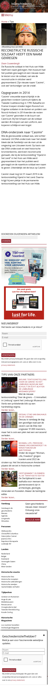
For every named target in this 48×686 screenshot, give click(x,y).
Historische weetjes (9, 584)
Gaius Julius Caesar (9, 536)
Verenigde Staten (8, 561)
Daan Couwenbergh (10, 63)
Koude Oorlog (7, 612)
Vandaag (5, 503)
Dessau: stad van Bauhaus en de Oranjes (32, 415)
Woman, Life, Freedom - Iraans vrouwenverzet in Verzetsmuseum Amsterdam (32, 446)
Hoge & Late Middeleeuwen (7, 600)
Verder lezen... (8, 410)
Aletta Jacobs (6, 531)
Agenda (4, 516)
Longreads (5, 518)
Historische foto (7, 576)
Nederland (5, 553)
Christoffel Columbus (9, 533)
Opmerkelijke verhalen (10, 587)
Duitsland (5, 559)
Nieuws (4, 513)
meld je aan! (33, 519)
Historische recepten (9, 579)
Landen (4, 549)
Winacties (5, 521)
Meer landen (6, 566)
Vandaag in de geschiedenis (7, 509)
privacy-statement (8, 365)
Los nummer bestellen (10, 625)
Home (4, 21)
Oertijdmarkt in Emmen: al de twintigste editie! (32, 474)
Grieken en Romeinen (10, 597)
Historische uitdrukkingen (11, 581)
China (3, 564)
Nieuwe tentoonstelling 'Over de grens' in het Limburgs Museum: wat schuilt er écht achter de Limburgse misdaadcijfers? (32, 385)
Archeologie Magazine (10, 627)
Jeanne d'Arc (6, 539)
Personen (6, 526)
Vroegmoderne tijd (8, 607)
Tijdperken (6, 592)
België (3, 556)
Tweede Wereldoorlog (10, 609)
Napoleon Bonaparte (9, 541)
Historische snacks (10, 572)
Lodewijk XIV (6, 544)
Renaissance (6, 604)
